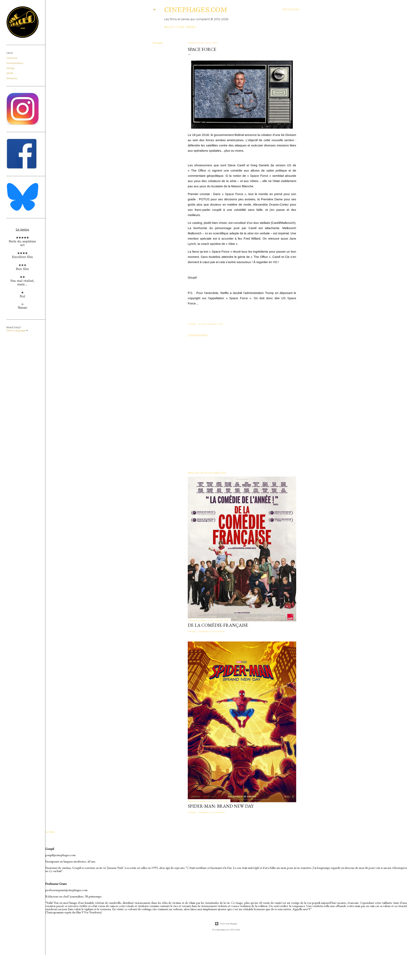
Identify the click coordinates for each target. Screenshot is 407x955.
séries (191, 27)
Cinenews (11, 58)
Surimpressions (14, 63)
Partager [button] (158, 42)
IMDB (9, 73)
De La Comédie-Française (218, 625)
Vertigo (10, 68)
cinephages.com (195, 10)
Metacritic (11, 78)
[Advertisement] (242, 441)
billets (169, 27)
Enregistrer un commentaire (211, 631)
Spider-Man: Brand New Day (221, 806)
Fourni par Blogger (228, 923)
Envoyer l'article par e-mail (210, 324)
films (180, 27)
